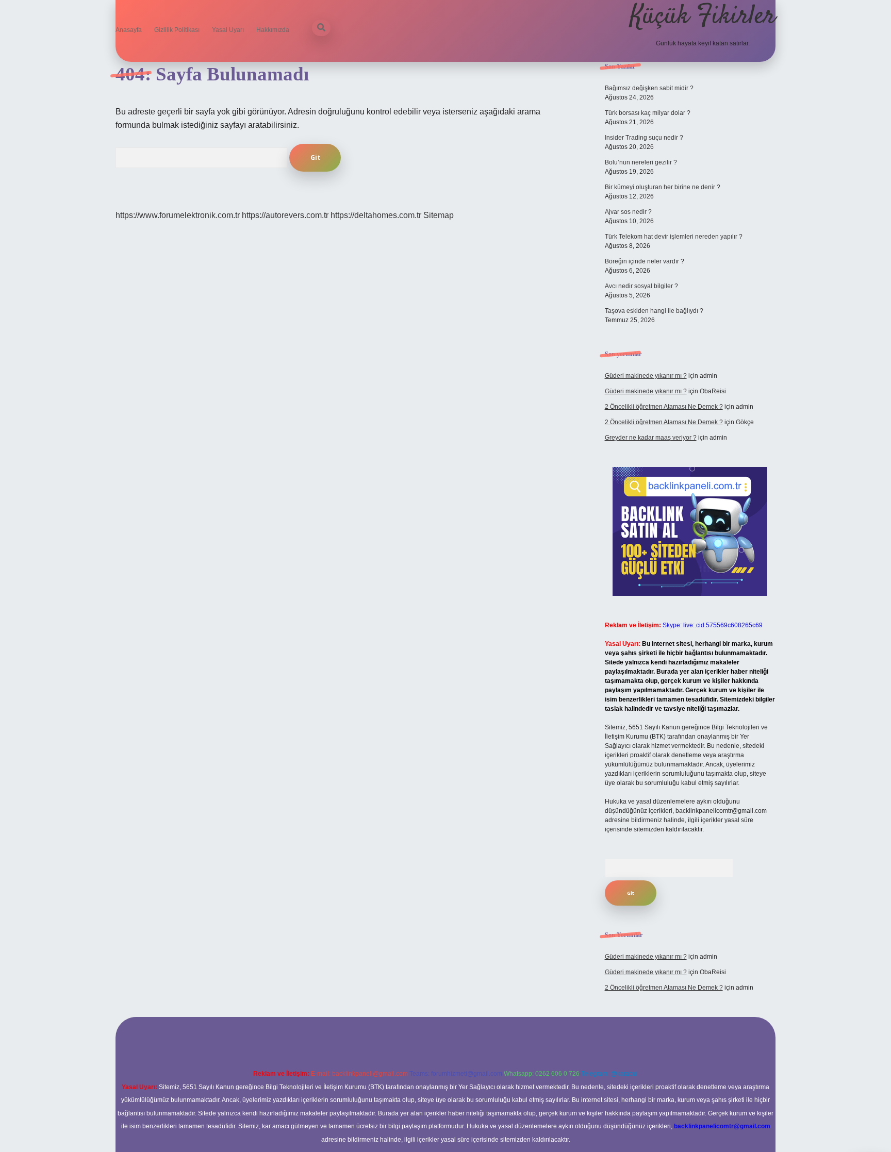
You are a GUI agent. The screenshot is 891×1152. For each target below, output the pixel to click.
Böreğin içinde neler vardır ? (644, 261)
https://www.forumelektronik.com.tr (178, 215)
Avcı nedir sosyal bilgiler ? (641, 286)
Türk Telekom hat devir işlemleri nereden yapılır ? (673, 236)
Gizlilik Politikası (177, 30)
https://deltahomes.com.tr (376, 215)
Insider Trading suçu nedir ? (644, 137)
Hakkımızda (272, 30)
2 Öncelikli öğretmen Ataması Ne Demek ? (664, 406)
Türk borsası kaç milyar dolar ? (647, 112)
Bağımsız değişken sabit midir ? (649, 88)
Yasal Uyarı (228, 30)
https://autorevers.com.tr (285, 215)
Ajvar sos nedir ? (628, 211)
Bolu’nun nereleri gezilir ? (641, 162)
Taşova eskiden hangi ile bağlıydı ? (654, 310)
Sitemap (438, 215)
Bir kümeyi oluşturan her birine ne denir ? (662, 187)
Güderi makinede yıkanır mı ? (646, 375)
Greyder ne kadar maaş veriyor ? (651, 437)
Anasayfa (129, 30)
